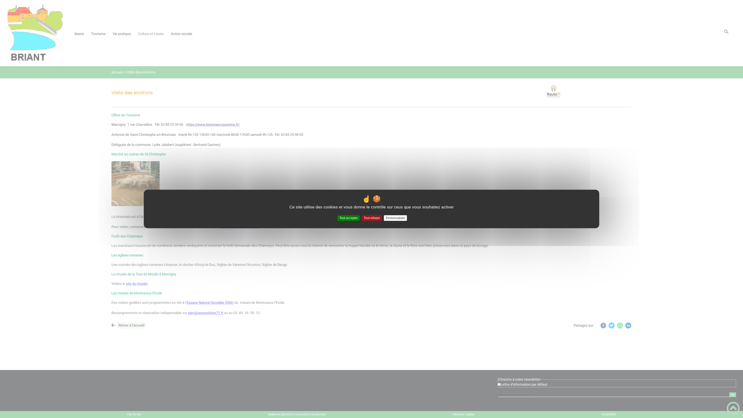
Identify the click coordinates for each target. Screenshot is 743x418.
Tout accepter (348, 218)
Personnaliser (395, 218)
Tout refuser (372, 218)
